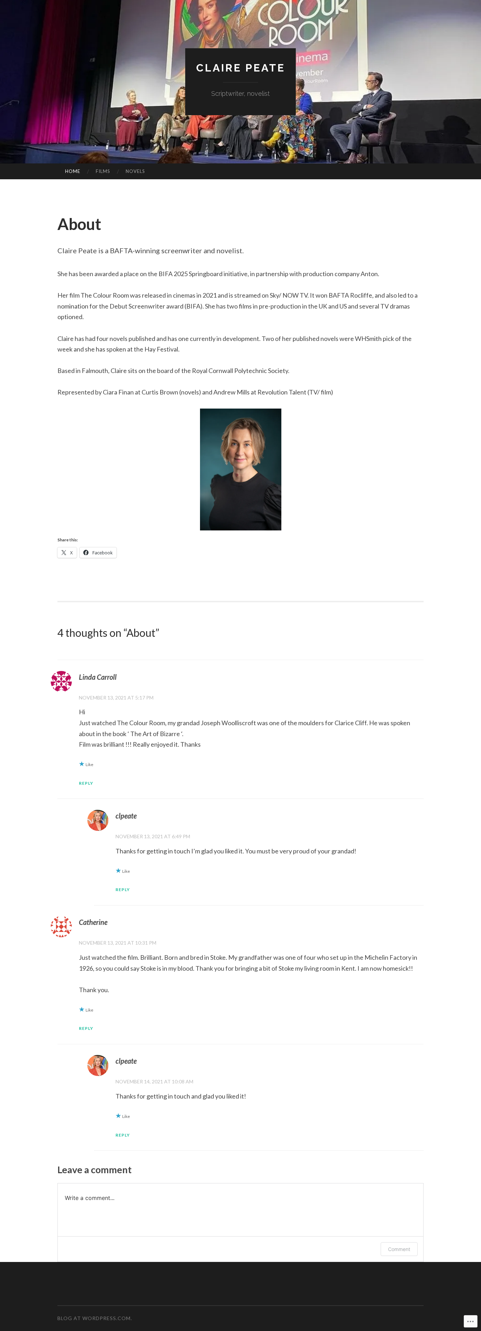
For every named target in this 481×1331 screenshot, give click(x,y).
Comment (399, 1249)
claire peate (240, 68)
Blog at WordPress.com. (94, 1318)
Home (72, 171)
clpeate (126, 815)
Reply (86, 783)
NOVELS (135, 171)
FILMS (103, 171)
